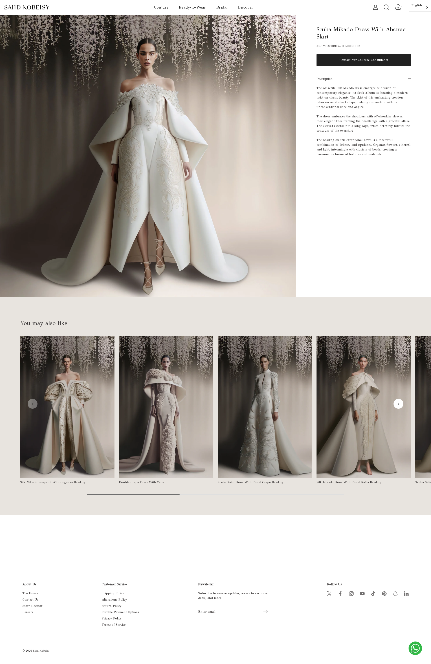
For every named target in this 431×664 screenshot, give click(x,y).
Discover (245, 7)
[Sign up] (265, 612)
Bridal (221, 7)
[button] (32, 404)
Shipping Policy (113, 593)
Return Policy (111, 606)
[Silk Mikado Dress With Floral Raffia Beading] (364, 407)
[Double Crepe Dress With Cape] (166, 407)
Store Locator (32, 606)
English (416, 5)
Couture (161, 7)
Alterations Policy (114, 599)
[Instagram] (351, 593)
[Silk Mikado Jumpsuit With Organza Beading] (67, 407)
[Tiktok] (373, 593)
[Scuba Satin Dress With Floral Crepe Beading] (265, 407)
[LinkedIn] (406, 593)
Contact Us (30, 599)
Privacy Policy (112, 618)
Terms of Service (114, 625)
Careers (27, 612)
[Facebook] (340, 593)
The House (30, 593)
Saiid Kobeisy (41, 650)
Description (325, 79)
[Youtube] (362, 593)
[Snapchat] (395, 593)
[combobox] (420, 7)
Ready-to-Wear (192, 7)
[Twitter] (329, 593)
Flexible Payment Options (120, 612)
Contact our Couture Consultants (363, 60)
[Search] (386, 7)
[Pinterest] (384, 593)
